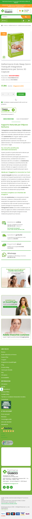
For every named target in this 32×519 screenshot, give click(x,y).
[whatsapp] (11, 487)
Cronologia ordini (6, 419)
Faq (2, 372)
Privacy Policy (5, 392)
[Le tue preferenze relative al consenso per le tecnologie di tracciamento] (1, 389)
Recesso (3, 417)
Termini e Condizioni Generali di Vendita (13, 397)
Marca (6, 25)
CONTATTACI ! (20, 6)
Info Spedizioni (5, 389)
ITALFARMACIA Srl (13, 25)
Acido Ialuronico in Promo (8, 354)
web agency (4, 509)
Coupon (3, 360)
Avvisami (21, 94)
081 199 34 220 (11, 226)
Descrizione (8, 119)
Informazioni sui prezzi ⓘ (7, 114)
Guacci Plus (4, 357)
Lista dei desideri (6, 422)
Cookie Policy (5, 394)
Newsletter (4, 424)
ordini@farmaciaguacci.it (10, 483)
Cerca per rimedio (6, 370)
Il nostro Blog (5, 367)
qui (15, 502)
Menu (4, 20)
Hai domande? (22, 119)
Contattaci (4, 399)
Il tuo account (5, 414)
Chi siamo (4, 375)
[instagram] (7, 487)
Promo (3, 352)
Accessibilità (5, 377)
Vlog (2, 365)
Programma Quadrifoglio (8, 362)
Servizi (3, 386)
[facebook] (4, 487)
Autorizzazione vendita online (9, 503)
